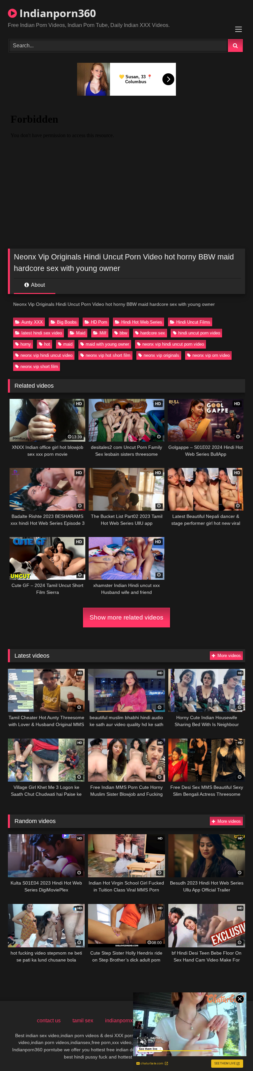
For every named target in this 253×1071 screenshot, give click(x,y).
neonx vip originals (161, 355)
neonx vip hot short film (108, 355)
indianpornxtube (124, 1020)
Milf (102, 332)
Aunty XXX (32, 322)
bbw (123, 332)
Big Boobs (67, 322)
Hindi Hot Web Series (141, 322)
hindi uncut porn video (199, 332)
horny (25, 344)
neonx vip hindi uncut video (46, 355)
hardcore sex (152, 332)
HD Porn (99, 322)
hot (47, 344)
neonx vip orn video (211, 355)
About (37, 285)
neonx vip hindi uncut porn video (173, 344)
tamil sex (82, 1020)
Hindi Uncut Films (193, 322)
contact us (49, 1020)
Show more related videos (126, 617)
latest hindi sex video (41, 332)
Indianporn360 (56, 13)
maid (67, 344)
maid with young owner (107, 344)
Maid (80, 332)
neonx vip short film (39, 366)
